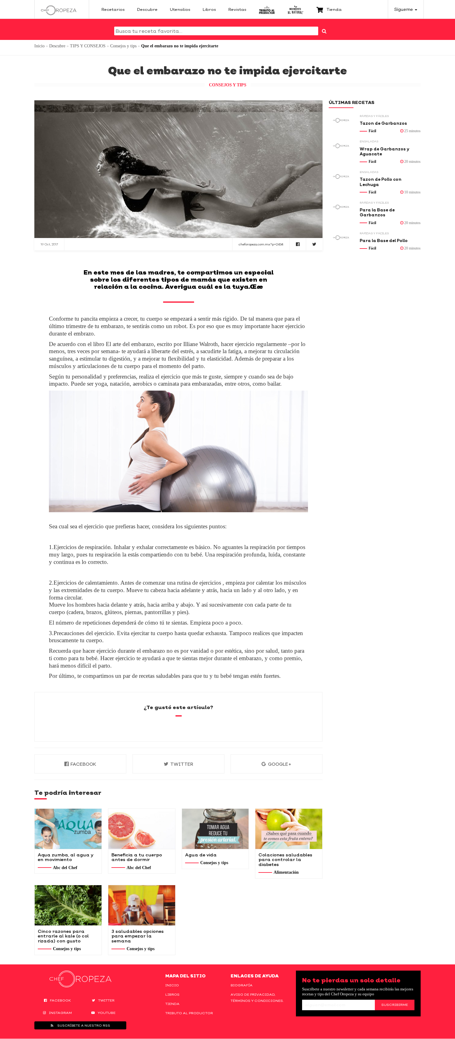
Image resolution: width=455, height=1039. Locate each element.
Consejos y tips (123, 46)
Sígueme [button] (404, 9)
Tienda (172, 1004)
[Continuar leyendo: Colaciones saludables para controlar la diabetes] (288, 829)
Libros (172, 994)
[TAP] (267, 9)
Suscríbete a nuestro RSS (83, 1025)
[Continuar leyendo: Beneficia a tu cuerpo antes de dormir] (141, 829)
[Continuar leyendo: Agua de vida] (215, 829)
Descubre (57, 46)
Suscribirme (394, 1004)
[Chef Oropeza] (59, 9)
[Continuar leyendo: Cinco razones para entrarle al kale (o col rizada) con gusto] (68, 905)
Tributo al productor (189, 1013)
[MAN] (295, 9)
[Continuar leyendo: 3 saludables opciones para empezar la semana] (141, 905)
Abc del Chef (65, 867)
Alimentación (286, 872)
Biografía (242, 985)
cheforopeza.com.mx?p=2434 (261, 244)
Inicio (39, 46)
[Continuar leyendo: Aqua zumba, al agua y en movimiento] (68, 829)
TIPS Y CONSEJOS (88, 46)
